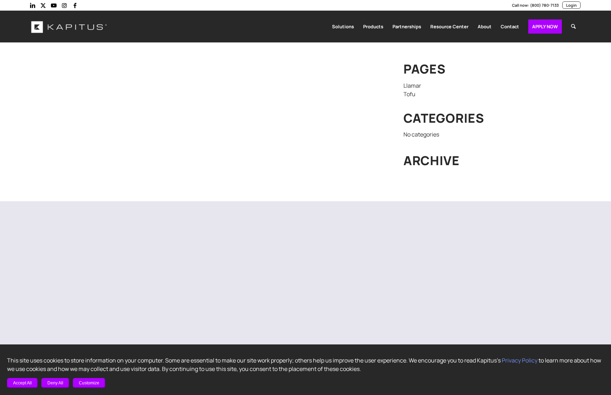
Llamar (412, 85)
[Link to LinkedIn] (32, 5)
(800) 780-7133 (544, 5)
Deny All (55, 383)
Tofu (409, 94)
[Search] (573, 26)
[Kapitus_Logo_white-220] (69, 26)
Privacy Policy (519, 360)
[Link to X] (43, 5)
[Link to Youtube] (53, 5)
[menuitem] (343, 26)
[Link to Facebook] (75, 5)
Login (571, 5)
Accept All (22, 383)
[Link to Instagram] (64, 5)
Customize (89, 383)
